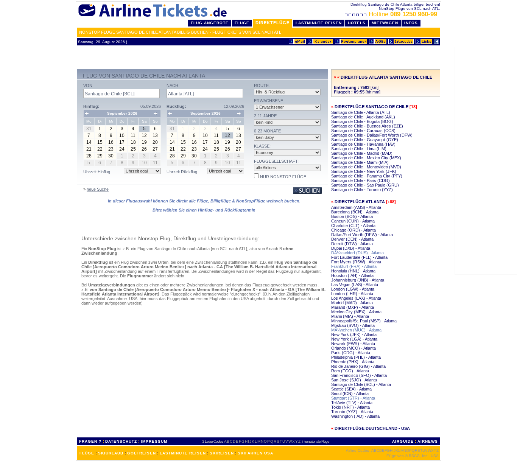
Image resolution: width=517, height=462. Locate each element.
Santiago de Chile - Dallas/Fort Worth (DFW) (372, 135)
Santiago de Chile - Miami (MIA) (360, 162)
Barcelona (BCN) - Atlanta (354, 212)
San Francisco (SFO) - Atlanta (359, 375)
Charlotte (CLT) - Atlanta (353, 225)
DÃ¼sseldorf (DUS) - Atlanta (357, 252)
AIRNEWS (427, 441)
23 (111, 149)
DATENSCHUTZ (121, 441)
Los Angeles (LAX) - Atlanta (356, 298)
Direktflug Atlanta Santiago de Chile (386, 77)
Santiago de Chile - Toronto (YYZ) (362, 189)
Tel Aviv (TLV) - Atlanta (351, 402)
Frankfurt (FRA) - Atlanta (354, 266)
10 (122, 135)
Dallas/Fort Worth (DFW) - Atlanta (362, 234)
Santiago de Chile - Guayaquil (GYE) (364, 139)
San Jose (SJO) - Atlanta (354, 380)
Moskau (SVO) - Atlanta (353, 325)
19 (144, 142)
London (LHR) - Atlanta (352, 293)
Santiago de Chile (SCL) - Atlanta (361, 384)
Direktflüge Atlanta (360, 201)
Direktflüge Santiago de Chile (371, 106)
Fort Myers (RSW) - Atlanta (356, 262)
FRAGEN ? (90, 441)
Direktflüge (272, 22)
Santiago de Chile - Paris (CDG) (360, 180)
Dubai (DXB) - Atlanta (350, 248)
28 (89, 156)
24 (122, 149)
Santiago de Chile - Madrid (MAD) (361, 153)
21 (89, 149)
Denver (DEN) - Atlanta (352, 239)
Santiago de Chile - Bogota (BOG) (362, 121)
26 (144, 149)
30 (111, 156)
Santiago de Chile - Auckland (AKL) (363, 117)
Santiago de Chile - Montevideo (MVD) (366, 167)
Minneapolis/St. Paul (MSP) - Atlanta (364, 321)
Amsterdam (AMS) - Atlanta (356, 207)
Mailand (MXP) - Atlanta (352, 307)
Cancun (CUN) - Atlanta (353, 221)
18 (133, 142)
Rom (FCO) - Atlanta (350, 371)
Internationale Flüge (315, 441)
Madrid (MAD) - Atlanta (352, 302)
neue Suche (98, 189)
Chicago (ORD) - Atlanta (353, 230)
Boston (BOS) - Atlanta (352, 216)
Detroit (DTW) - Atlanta (352, 243)
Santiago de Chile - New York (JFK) (363, 171)
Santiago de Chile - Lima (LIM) (358, 148)
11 (133, 135)
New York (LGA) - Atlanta (354, 339)
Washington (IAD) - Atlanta (355, 416)
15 (100, 142)
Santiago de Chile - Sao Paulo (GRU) (365, 185)
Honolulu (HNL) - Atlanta (353, 271)
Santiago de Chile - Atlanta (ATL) (360, 112)
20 (155, 142)
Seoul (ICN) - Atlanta (350, 393)
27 (155, 149)
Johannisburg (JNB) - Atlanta (357, 280)
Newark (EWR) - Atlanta (353, 343)
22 (100, 149)
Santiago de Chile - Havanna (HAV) (363, 144)
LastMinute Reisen (319, 23)
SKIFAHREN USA (255, 453)
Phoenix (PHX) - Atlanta (352, 361)
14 (89, 142)
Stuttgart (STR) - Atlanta (353, 398)
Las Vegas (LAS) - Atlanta (354, 284)
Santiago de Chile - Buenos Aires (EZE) (367, 126)
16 (111, 142)
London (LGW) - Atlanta (352, 289)
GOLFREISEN (141, 453)
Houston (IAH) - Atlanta (352, 275)
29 (100, 156)
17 (122, 142)
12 (144, 135)
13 (155, 135)
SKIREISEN (222, 453)
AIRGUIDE (403, 441)
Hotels (357, 23)
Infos (411, 23)
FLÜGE (86, 453)
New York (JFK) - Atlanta (354, 334)
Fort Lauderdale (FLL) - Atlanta (359, 257)
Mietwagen (385, 23)
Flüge (242, 23)
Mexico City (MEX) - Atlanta (356, 312)
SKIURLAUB (110, 453)
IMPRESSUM (154, 441)
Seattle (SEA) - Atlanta (351, 389)
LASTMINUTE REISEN (183, 453)
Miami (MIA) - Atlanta (350, 316)
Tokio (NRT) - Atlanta (350, 407)
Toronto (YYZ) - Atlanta (352, 411)
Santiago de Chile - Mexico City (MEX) (366, 158)
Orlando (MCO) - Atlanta (353, 348)
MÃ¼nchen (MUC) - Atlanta (356, 330)
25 (133, 149)
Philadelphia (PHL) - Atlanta (356, 357)
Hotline (403, 14)
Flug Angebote (210, 23)
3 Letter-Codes (212, 441)
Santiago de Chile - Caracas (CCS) (363, 130)
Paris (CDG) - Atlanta (350, 352)
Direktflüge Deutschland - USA (372, 428)
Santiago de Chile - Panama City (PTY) (366, 176)
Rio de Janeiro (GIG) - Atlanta (358, 366)
